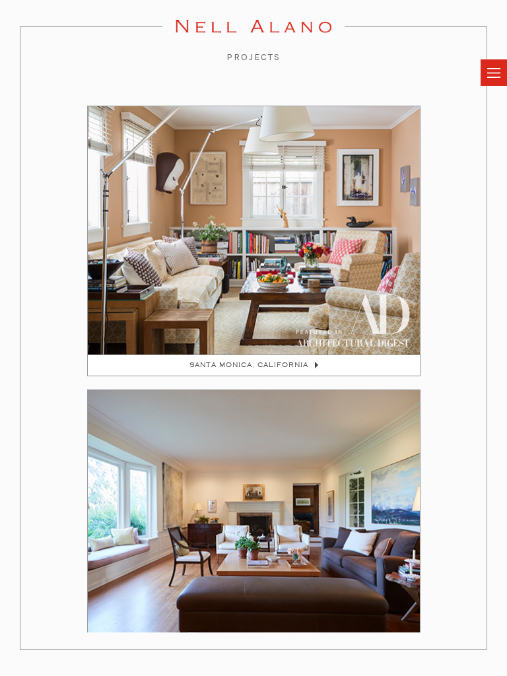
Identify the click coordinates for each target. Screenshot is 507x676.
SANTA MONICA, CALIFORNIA (248, 364)
